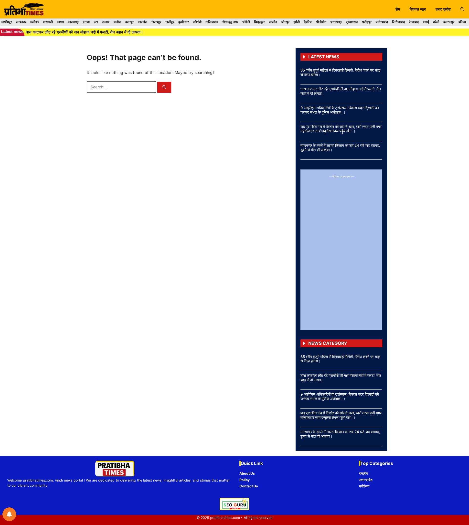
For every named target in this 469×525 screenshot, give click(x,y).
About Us (247, 473)
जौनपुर (285, 22)
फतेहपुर (367, 22)
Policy (244, 480)
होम (397, 9)
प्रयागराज (352, 22)
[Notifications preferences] (9, 514)
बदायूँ (426, 22)
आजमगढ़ (73, 22)
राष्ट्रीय (363, 473)
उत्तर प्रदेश (443, 9)
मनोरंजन (364, 486)
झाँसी (297, 22)
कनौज (117, 22)
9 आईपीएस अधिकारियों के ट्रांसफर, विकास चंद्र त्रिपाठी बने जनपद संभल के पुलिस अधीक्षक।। (339, 110)
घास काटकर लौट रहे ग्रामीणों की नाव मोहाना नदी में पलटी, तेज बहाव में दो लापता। (340, 91)
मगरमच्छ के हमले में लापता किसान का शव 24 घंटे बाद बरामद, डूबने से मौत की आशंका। (340, 147)
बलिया (462, 22)
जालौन (273, 22)
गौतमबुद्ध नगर (230, 22)
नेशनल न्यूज (418, 9)
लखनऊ (21, 22)
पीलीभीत (321, 22)
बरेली (436, 22)
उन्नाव (105, 22)
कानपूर (129, 22)
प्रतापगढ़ (336, 22)
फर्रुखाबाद (382, 22)
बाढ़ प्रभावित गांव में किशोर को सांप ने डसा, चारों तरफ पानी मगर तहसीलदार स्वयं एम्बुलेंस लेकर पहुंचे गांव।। (341, 128)
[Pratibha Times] (23, 9)
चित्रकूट (259, 22)
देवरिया (308, 22)
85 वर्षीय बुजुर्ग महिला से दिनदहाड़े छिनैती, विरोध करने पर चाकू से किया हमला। (340, 72)
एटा (96, 22)
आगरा (60, 22)
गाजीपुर (169, 22)
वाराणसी (48, 22)
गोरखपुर (156, 22)
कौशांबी (197, 22)
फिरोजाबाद (398, 22)
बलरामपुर (448, 22)
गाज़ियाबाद (212, 22)
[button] (462, 9)
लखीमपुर (6, 22)
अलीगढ (34, 22)
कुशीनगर (183, 22)
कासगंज (142, 22)
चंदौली (246, 22)
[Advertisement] (341, 251)
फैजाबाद (414, 22)
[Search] (164, 87)
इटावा (86, 22)
